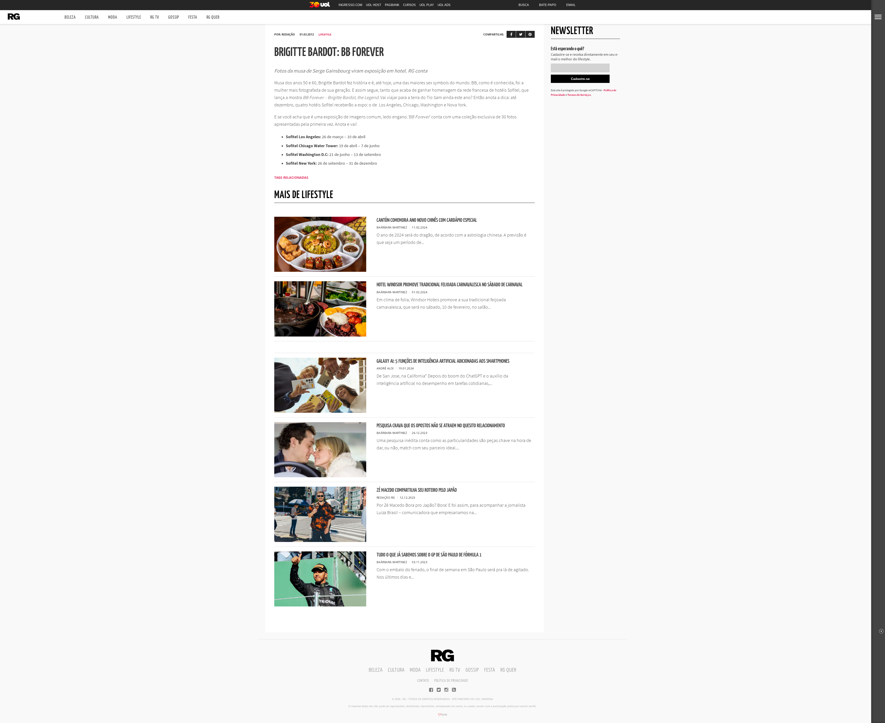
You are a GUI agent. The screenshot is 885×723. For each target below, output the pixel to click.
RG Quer (212, 17)
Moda (112, 17)
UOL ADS (444, 5)
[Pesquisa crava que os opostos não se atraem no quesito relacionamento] (320, 475)
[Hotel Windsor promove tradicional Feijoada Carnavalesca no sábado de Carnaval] (320, 335)
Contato (423, 680)
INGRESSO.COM (350, 5)
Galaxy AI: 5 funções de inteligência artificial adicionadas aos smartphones (443, 361)
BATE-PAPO (547, 5)
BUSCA (524, 5)
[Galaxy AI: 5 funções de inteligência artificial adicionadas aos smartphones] (320, 411)
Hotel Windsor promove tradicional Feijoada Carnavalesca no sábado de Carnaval (449, 284)
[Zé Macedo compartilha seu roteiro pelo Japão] (320, 540)
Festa (192, 17)
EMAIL (570, 5)
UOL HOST (373, 5)
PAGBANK (392, 5)
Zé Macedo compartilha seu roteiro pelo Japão (417, 490)
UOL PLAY (426, 5)
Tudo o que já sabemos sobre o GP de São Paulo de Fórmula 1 (429, 555)
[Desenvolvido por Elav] (442, 716)
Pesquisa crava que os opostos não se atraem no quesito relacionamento (441, 425)
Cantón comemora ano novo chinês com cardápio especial (427, 220)
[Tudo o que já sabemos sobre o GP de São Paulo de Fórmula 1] (320, 605)
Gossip (173, 17)
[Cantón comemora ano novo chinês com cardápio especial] (320, 270)
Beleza (70, 17)
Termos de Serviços (579, 95)
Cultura (92, 17)
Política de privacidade (451, 680)
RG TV (154, 17)
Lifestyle (134, 17)
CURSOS (409, 5)
